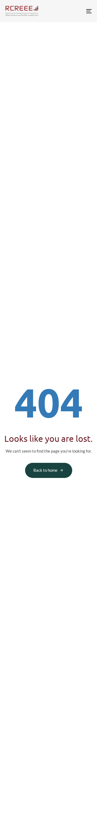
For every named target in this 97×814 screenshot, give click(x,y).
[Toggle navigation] (77, 11)
